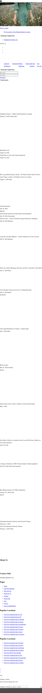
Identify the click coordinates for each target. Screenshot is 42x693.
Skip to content (4, 28)
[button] (1, 1)
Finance (27, 63)
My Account (7, 32)
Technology (15, 63)
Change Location (25, 32)
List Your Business (16, 32)
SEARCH (2, 77)
